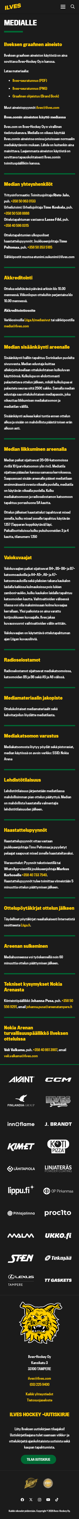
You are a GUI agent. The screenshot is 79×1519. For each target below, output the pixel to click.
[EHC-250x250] (48, 1483)
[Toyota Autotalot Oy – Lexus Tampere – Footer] (21, 1280)
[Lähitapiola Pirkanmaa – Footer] (21, 1168)
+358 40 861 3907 (45, 1049)
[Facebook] (22, 1499)
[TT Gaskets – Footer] (58, 1280)
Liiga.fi (25, 925)
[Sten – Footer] (21, 1258)
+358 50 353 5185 (40, 247)
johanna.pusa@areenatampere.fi (49, 1006)
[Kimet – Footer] (21, 1146)
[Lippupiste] (21, 1191)
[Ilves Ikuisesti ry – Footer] (58, 1102)
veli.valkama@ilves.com (21, 1056)
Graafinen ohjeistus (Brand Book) (36, 96)
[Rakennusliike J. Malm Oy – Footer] (21, 1235)
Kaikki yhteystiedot (39, 1394)
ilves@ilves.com (47, 107)
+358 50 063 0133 (23, 201)
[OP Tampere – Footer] (58, 1191)
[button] (63, 6)
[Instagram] (39, 1499)
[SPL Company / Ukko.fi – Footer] (58, 1235)
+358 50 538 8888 (16, 213)
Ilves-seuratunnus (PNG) (30, 88)
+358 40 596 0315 (16, 225)
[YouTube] (48, 1499)
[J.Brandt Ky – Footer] (58, 1124)
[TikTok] (56, 1499)
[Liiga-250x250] (31, 1483)
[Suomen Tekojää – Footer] (58, 1258)
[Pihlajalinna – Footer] (21, 1213)
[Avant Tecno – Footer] (21, 1079)
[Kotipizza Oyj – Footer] (58, 1146)
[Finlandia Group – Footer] (21, 1102)
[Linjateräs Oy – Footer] (58, 1168)
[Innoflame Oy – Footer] (21, 1124)
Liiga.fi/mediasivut (37, 320)
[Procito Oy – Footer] (58, 1213)
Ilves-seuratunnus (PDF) (30, 80)
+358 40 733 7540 (34, 875)
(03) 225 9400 (39, 1384)
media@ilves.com (16, 326)
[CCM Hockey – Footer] (58, 1079)
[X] (31, 1499)
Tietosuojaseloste (39, 1400)
